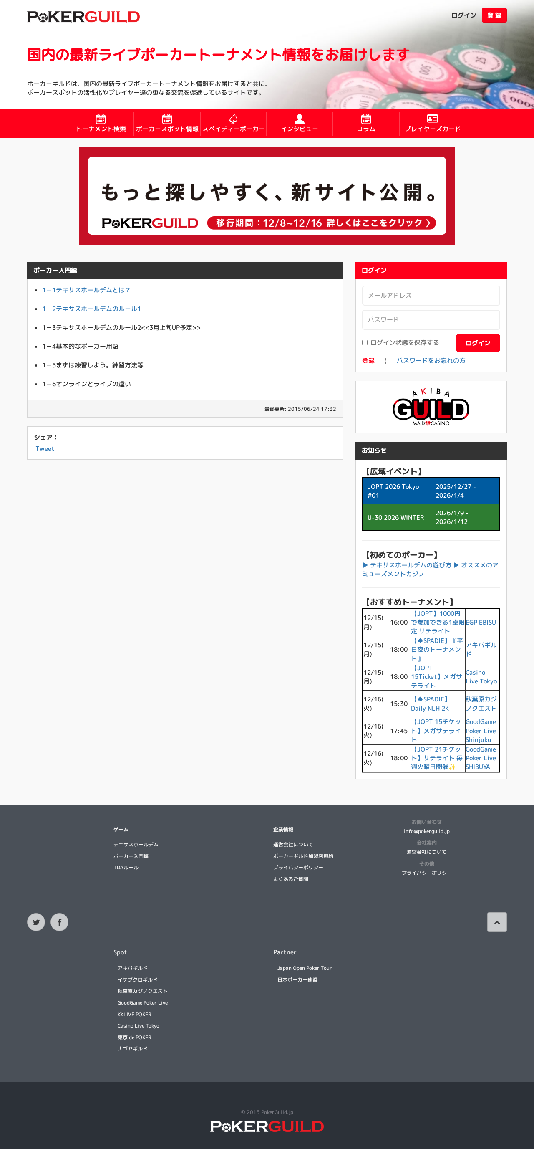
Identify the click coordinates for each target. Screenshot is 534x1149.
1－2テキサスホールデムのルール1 (91, 308)
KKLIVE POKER (134, 1014)
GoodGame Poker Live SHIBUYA (481, 758)
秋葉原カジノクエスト (481, 703)
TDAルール (126, 867)
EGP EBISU (481, 622)
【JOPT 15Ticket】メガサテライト (436, 676)
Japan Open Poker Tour (304, 968)
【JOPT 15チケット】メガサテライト (436, 730)
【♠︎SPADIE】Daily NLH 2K (431, 703)
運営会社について (293, 844)
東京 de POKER (134, 1037)
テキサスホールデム (136, 844)
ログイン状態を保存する (404, 342)
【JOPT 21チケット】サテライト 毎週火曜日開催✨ (437, 758)
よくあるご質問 (290, 879)
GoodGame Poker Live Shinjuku (481, 730)
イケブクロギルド (138, 979)
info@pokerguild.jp (427, 831)
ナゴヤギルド (133, 1048)
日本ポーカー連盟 (297, 979)
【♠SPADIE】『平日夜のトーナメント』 (437, 649)
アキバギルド (133, 968)
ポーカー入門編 (131, 856)
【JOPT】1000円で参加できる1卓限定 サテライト (438, 622)
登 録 (494, 15)
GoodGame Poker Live (143, 1002)
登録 (368, 360)
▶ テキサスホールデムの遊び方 (406, 565)
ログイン (463, 15)
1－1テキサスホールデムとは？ (86, 290)
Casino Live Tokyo (481, 677)
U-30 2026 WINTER (396, 517)
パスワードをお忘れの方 (431, 360)
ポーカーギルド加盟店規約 (303, 856)
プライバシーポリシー (298, 867)
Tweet (45, 448)
